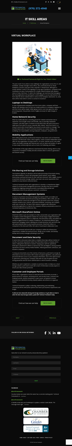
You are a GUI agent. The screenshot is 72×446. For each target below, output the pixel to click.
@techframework (17, 391)
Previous (52, 318)
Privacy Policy (48, 437)
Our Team (29, 437)
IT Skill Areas (33, 23)
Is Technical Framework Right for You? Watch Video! (38, 79)
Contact (42, 437)
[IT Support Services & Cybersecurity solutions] (18, 8)
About (25, 437)
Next (18, 318)
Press (37, 437)
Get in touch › (47, 161)
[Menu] (59, 8)
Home (24, 23)
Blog (34, 437)
